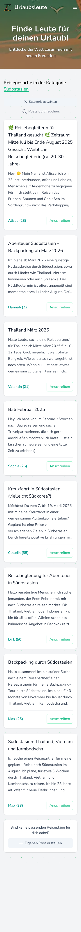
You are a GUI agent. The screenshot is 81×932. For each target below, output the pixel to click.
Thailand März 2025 (28, 330)
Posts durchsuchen (43, 111)
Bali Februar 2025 (26, 409)
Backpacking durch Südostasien (40, 662)
